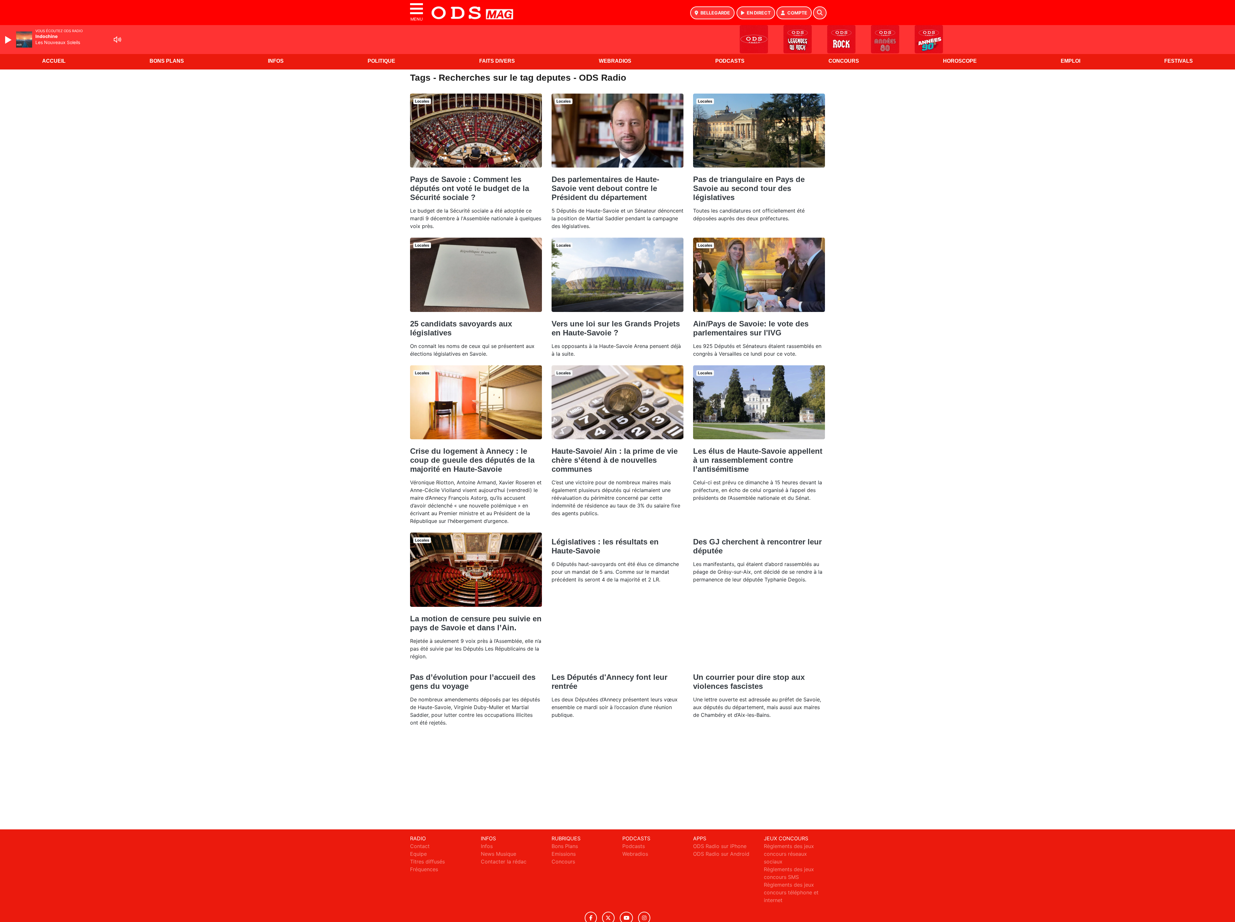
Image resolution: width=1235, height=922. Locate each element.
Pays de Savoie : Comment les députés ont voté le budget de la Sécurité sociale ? (469, 188)
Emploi (1070, 61)
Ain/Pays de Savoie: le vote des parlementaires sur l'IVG (751, 328)
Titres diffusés (427, 861)
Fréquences (424, 869)
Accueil (54, 61)
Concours (843, 61)
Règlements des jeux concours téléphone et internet (791, 892)
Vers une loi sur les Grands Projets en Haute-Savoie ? (616, 328)
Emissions (564, 854)
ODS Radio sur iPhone (719, 846)
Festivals (1178, 61)
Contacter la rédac (503, 861)
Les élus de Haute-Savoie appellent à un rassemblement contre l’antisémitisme (757, 460)
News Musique (498, 854)
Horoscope (960, 61)
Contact (420, 846)
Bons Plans (167, 61)
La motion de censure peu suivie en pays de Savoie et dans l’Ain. (476, 623)
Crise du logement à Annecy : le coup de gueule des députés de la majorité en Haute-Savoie (472, 460)
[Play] (9, 40)
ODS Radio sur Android (721, 854)
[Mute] (117, 39)
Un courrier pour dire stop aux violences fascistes (749, 681)
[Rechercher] (820, 12)
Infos (276, 61)
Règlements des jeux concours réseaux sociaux (789, 854)
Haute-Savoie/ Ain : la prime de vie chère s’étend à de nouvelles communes (615, 460)
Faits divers (497, 61)
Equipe (418, 854)
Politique (381, 61)
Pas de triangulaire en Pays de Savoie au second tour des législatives (749, 188)
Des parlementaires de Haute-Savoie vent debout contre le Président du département (605, 188)
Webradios (615, 61)
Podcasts (730, 61)
